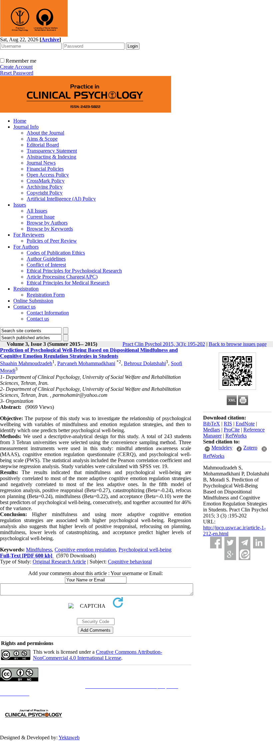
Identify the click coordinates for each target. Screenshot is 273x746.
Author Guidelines (46, 259)
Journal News (41, 163)
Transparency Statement (52, 151)
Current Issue (41, 217)
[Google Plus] (230, 554)
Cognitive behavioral (130, 561)
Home (19, 121)
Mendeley (221, 447)
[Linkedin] (259, 542)
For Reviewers (28, 235)
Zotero (250, 447)
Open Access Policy (48, 175)
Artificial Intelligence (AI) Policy (61, 199)
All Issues (37, 211)
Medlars (211, 429)
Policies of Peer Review (52, 241)
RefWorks (236, 435)
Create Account (16, 67)
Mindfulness (39, 549)
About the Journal (45, 133)
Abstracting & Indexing (51, 157)
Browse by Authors (47, 223)
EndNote (245, 423)
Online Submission (33, 301)
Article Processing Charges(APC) (62, 277)
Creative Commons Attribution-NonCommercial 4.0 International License (97, 655)
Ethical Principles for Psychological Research (74, 271)
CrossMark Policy (46, 181)
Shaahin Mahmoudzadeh (26, 363)
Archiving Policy (45, 187)
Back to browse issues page (238, 344)
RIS (228, 423)
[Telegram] (244, 542)
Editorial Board (43, 145)
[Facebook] (216, 542)
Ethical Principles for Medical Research (68, 283)
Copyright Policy (45, 193)
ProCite (232, 429)
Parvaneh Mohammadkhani (86, 363)
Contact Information (48, 313)
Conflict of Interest (46, 265)
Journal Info (26, 127)
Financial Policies (45, 169)
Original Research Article (59, 561)
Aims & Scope (42, 139)
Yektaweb (69, 737)
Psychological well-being (145, 549)
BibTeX (211, 423)
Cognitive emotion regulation (85, 549)
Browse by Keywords (50, 229)
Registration (26, 289)
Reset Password (16, 73)
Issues (19, 205)
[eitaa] (244, 554)
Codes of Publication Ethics (56, 253)
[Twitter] (230, 542)
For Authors (26, 247)
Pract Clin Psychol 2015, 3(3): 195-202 (164, 344)
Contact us (24, 307)
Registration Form (46, 295)
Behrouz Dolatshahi (145, 363)
